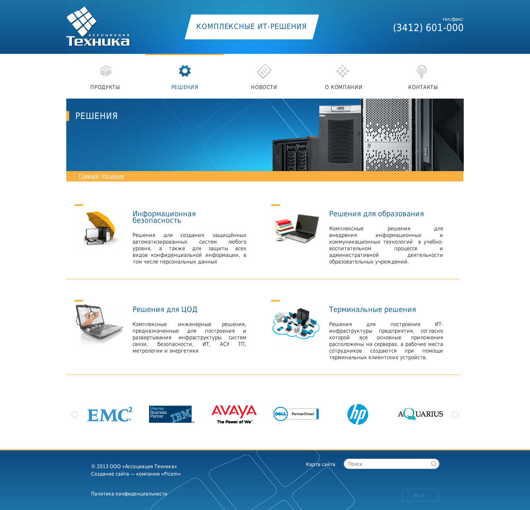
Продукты (105, 87)
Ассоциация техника (107, 24)
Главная (89, 176)
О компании (344, 87)
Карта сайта (320, 464)
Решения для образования (376, 213)
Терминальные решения (372, 309)
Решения (184, 87)
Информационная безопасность (164, 216)
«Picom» (171, 474)
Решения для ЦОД (165, 309)
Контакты (423, 87)
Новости (264, 87)
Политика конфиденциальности (129, 494)
